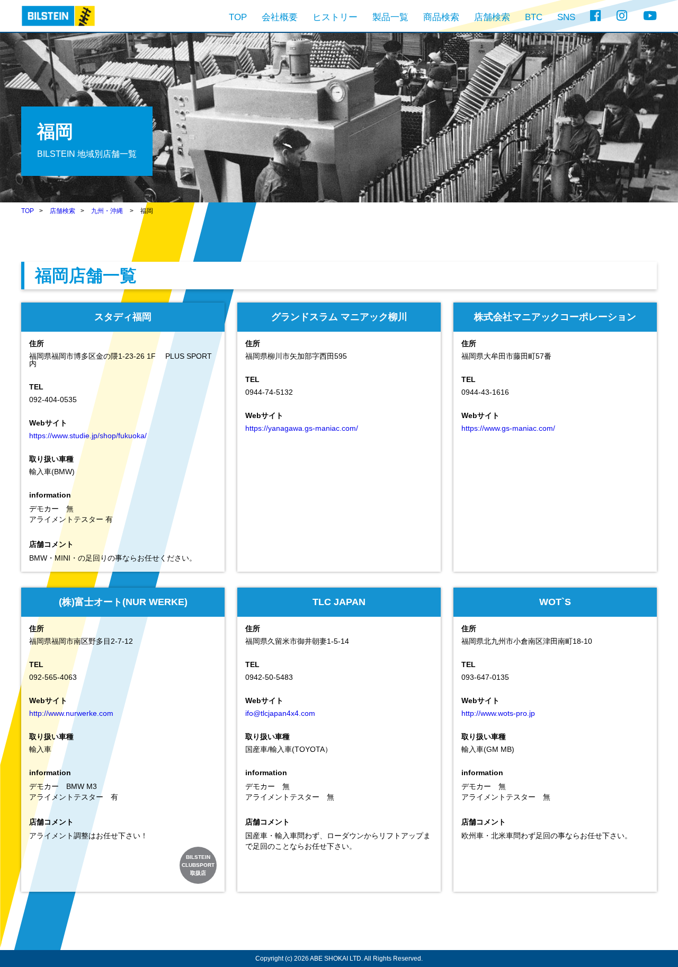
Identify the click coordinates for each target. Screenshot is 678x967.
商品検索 (441, 17)
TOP (238, 17)
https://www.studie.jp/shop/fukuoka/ (88, 435)
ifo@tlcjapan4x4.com (280, 713)
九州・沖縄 (107, 211)
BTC (533, 17)
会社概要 (280, 17)
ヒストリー (335, 17)
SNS (566, 17)
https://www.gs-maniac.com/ (508, 428)
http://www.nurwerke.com (71, 713)
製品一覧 (390, 17)
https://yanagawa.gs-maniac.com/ (301, 428)
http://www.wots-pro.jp (498, 713)
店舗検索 (492, 17)
